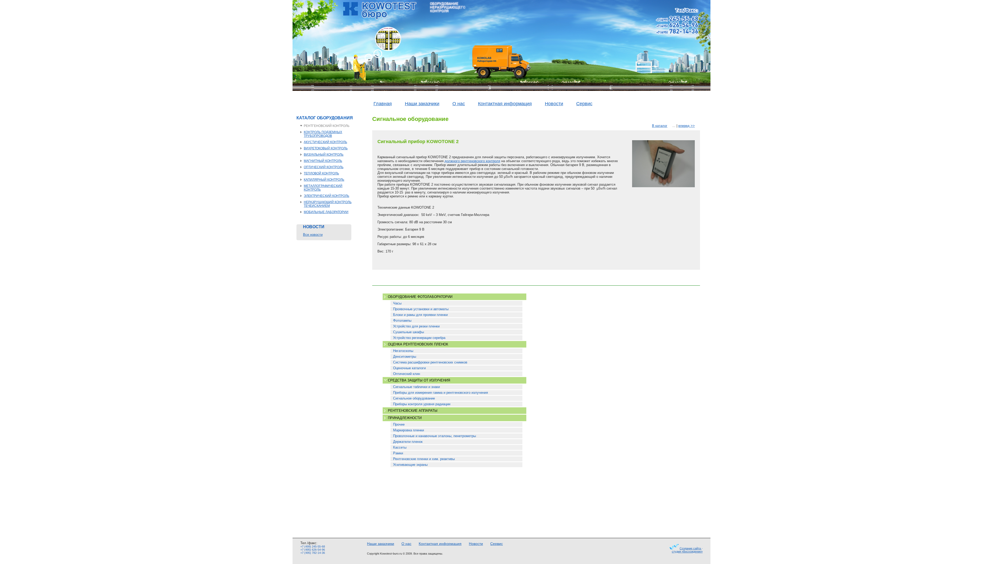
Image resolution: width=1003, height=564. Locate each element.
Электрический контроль (326, 196)
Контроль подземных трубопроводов (323, 134)
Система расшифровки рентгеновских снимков (430, 362)
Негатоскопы (403, 351)
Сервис (584, 103)
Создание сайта (691, 548)
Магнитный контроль (323, 161)
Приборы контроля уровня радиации (421, 404)
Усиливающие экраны (410, 465)
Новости (554, 103)
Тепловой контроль (321, 173)
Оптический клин (406, 374)
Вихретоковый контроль (326, 148)
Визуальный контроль (323, 154)
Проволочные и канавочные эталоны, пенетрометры (434, 436)
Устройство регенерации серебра (419, 338)
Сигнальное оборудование (414, 398)
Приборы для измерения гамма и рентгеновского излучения (440, 393)
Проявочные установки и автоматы (420, 309)
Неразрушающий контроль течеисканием (328, 204)
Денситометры (404, 357)
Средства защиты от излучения (419, 380)
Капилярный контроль (324, 179)
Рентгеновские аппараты (413, 411)
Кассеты (399, 447)
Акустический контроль (325, 142)
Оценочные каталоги (409, 368)
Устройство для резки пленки (416, 326)
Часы (397, 303)
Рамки (398, 453)
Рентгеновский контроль (326, 126)
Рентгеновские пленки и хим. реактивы (424, 459)
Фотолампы (402, 320)
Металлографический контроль (323, 187)
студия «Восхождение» (687, 551)
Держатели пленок (408, 442)
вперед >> (686, 126)
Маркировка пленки (408, 430)
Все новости (313, 235)
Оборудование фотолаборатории (420, 297)
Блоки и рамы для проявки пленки (420, 315)
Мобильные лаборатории (326, 212)
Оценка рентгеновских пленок (418, 344)
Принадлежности (405, 418)
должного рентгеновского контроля (472, 161)
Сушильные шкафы (408, 332)
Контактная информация (505, 103)
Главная (383, 103)
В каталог (659, 126)
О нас (458, 103)
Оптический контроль (323, 167)
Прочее (399, 424)
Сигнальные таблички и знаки (416, 387)
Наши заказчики (422, 103)
